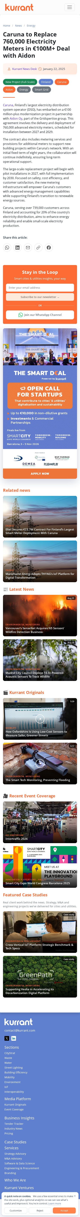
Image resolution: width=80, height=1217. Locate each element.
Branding (10, 1173)
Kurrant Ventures (19, 1187)
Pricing (8, 1133)
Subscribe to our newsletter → (40, 297)
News (18, 25)
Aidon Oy (16, 118)
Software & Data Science (19, 1163)
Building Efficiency (15, 1072)
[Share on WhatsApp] (7, 247)
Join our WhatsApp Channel (43, 315)
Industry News (13, 1128)
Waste (8, 1058)
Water (8, 1062)
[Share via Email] (28, 247)
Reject (40, 1210)
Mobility (9, 1077)
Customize (16, 1210)
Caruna (61, 82)
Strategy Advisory (15, 1153)
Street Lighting (13, 1067)
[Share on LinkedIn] (17, 247)
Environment (12, 1082)
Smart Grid (41, 89)
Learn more (54, 1203)
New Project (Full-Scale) (20, 82)
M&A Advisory (13, 1158)
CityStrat (9, 1053)
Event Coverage (14, 1109)
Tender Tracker (13, 1123)
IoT (6, 1087)
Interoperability (14, 1091)
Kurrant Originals (15, 1104)
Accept (64, 1210)
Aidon (9, 89)
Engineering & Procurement (21, 1168)
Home (6, 25)
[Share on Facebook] (49, 247)
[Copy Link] (38, 247)
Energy (31, 25)
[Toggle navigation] (69, 7)
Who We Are (15, 1180)
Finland (46, 82)
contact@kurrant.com (19, 1030)
